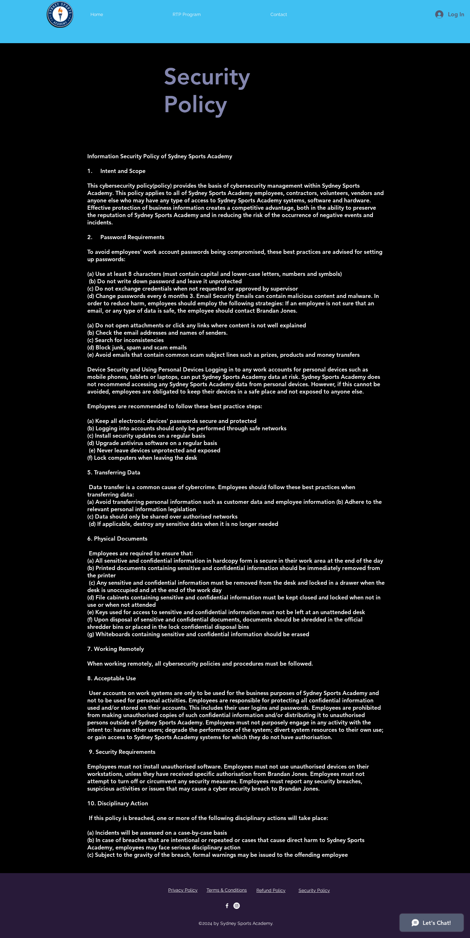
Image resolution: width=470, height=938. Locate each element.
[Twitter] (236, 906)
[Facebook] (227, 906)
